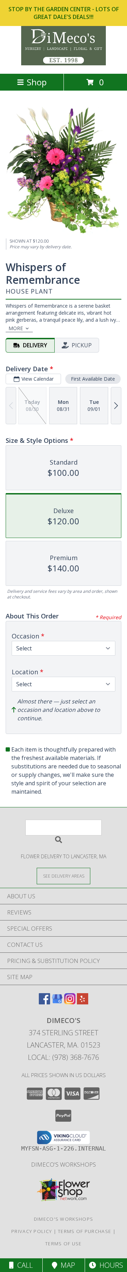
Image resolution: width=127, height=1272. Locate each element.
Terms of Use (63, 1243)
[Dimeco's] (63, 63)
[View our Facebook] (44, 1002)
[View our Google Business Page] (57, 1002)
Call (23, 1265)
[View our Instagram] (69, 1002)
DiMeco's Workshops (63, 1164)
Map (66, 1265)
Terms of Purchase (84, 1231)
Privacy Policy (31, 1231)
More (15, 328)
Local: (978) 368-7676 (63, 1057)
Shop (37, 82)
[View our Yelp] (82, 1002)
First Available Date (93, 378)
